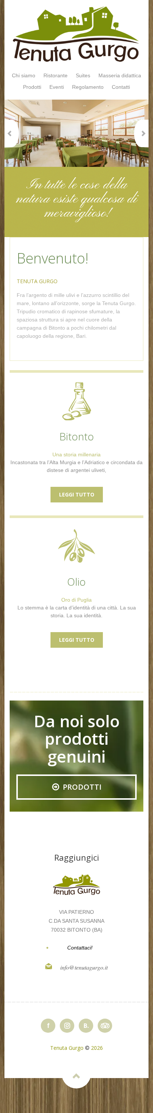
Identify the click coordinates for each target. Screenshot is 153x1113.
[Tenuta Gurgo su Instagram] (67, 1026)
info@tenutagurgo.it (84, 967)
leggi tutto (76, 494)
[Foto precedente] (11, 133)
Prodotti (32, 87)
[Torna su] (76, 1073)
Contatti (121, 87)
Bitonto (76, 436)
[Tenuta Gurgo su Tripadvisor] (105, 1026)
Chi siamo (23, 75)
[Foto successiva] (141, 133)
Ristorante (55, 75)
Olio (76, 582)
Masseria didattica (119, 75)
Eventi (56, 87)
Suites (83, 75)
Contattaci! (79, 948)
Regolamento (88, 87)
